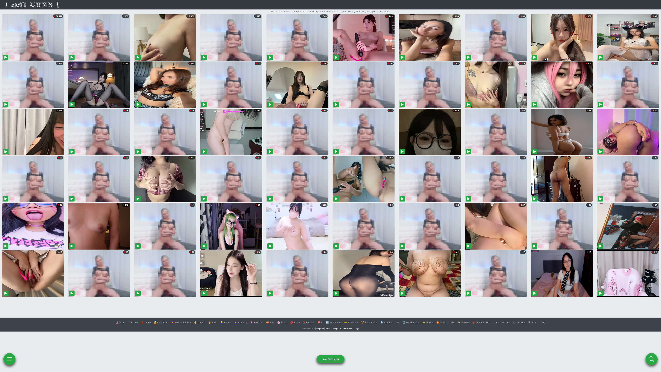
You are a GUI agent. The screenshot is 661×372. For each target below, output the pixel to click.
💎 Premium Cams (390, 322)
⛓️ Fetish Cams (411, 322)
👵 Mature (199, 322)
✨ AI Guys (463, 322)
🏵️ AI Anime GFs (445, 322)
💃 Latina (146, 322)
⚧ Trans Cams (369, 322)
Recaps (335, 328)
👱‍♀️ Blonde (225, 322)
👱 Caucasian (161, 322)
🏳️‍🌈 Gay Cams (351, 322)
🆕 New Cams (333, 322)
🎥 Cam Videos (501, 322)
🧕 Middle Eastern (181, 322)
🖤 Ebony (133, 322)
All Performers (346, 328)
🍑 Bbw (270, 322)
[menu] (9, 359)
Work (328, 328)
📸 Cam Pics (518, 322)
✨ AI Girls (427, 322)
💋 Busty (295, 322)
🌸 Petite (282, 322)
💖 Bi (320, 322)
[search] (652, 359)
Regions (320, 328)
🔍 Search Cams (537, 322)
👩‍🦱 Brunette (240, 322)
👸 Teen (212, 322)
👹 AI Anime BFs (481, 322)
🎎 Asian (120, 322)
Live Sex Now (331, 359)
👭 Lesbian (308, 322)
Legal (357, 328)
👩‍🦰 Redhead (256, 322)
